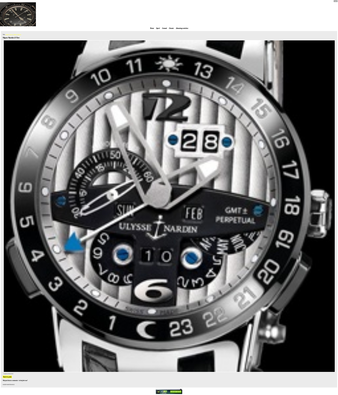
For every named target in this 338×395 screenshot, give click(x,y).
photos (14, 34)
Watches (19, 34)
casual (7, 34)
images (11, 34)
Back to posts (7, 377)
